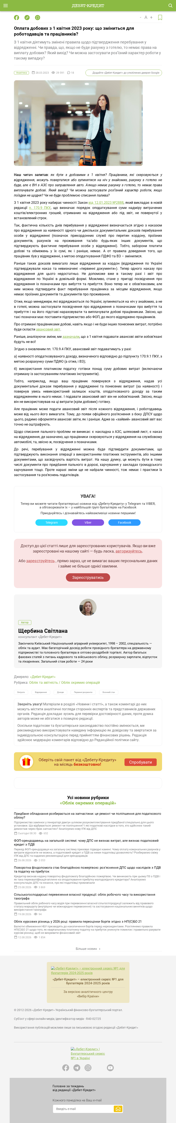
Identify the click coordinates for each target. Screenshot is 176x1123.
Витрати (21, 692)
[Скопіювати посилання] (27, 17)
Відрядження (41, 692)
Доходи (60, 692)
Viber (88, 522)
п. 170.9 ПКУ (40, 208)
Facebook (124, 522)
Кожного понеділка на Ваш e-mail (77, 1100)
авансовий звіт (48, 329)
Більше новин (87, 949)
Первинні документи (83, 692)
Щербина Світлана (43, 631)
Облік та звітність (43, 683)
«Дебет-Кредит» (43, 677)
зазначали (70, 337)
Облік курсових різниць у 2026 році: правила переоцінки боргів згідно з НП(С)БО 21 (78, 921)
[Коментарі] (37, 17)
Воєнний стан (109, 692)
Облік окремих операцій (80, 683)
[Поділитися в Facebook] (16, 17)
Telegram (52, 522)
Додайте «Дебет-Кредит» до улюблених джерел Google (126, 72)
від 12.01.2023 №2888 (106, 203)
